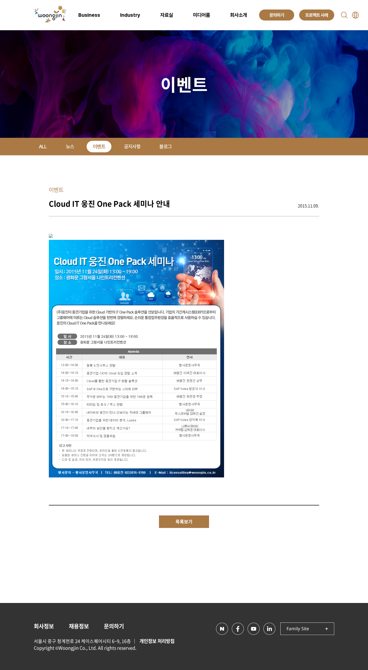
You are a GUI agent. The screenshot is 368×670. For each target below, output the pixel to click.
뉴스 (70, 147)
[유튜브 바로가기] (254, 629)
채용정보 (79, 626)
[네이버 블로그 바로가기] (222, 629)
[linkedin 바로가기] (269, 629)
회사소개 (238, 15)
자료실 (166, 15)
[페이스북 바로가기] (238, 629)
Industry (130, 15)
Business (89, 15)
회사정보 (44, 626)
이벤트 (99, 147)
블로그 (165, 147)
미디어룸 (201, 15)
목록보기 (184, 521)
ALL (43, 147)
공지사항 (132, 147)
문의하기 (114, 626)
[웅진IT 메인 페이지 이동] (50, 15)
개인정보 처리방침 (156, 640)
